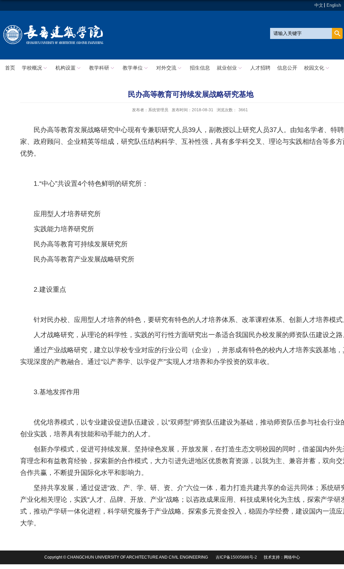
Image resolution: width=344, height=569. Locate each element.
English (334, 5)
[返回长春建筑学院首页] (53, 26)
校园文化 (314, 68)
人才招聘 (260, 68)
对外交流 (166, 68)
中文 (318, 5)
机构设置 (65, 68)
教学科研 (99, 68)
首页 (10, 68)
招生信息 (200, 68)
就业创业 (227, 68)
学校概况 (32, 68)
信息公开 (287, 68)
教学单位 (133, 68)
